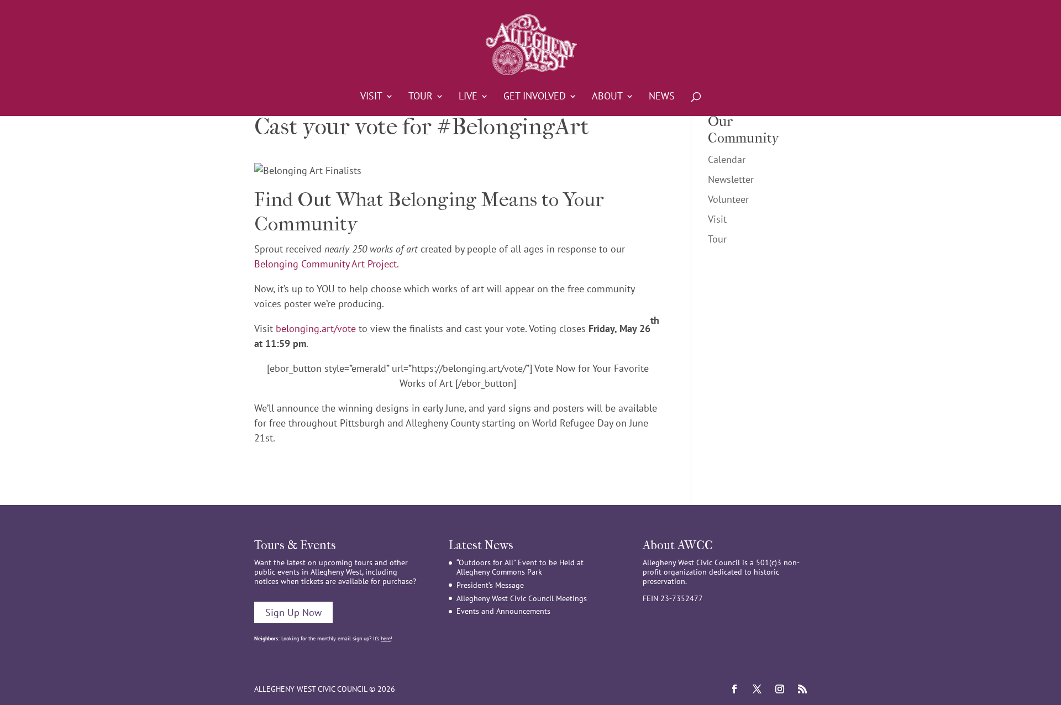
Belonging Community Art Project (325, 263)
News (662, 97)
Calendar (726, 159)
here (386, 638)
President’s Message (490, 585)
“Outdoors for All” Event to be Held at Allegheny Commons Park (520, 567)
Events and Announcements (503, 611)
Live (468, 97)
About (607, 97)
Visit (371, 97)
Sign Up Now (293, 612)
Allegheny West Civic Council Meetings (521, 598)
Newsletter (731, 179)
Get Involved (534, 97)
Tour (420, 97)
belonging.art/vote (316, 328)
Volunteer (728, 199)
